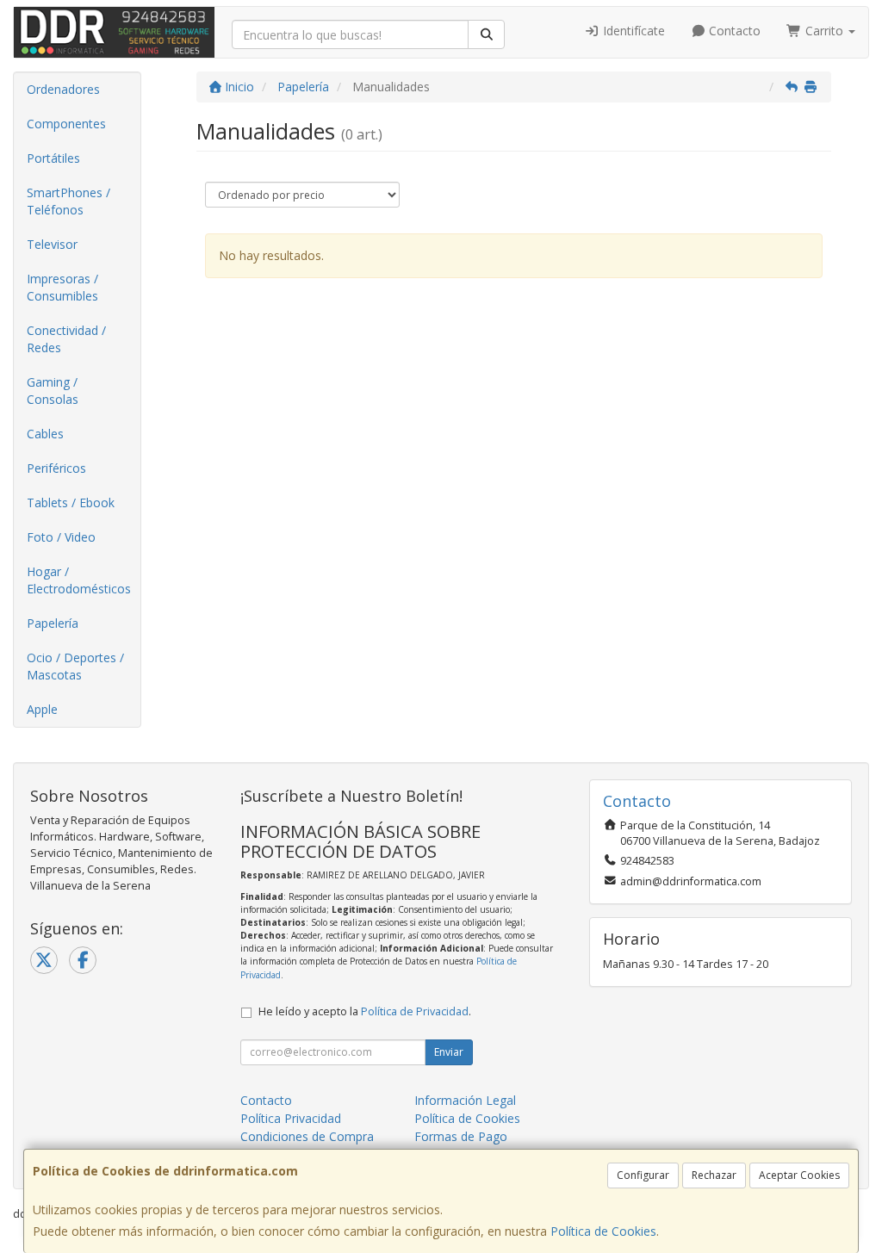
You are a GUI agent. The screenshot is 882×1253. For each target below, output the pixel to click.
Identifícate (632, 30)
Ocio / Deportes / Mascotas (75, 666)
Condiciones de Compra (307, 1136)
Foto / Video (61, 537)
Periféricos (56, 468)
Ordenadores (63, 89)
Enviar (448, 1052)
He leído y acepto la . (364, 1011)
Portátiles (53, 158)
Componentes (66, 123)
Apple (42, 709)
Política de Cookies (603, 1231)
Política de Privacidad (415, 1011)
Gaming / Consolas (52, 390)
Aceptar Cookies (799, 1175)
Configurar (643, 1175)
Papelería (52, 623)
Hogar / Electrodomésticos (79, 580)
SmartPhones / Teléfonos (68, 201)
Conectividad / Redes (66, 339)
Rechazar (714, 1175)
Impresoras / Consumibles (62, 287)
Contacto (733, 30)
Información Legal (465, 1100)
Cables (45, 433)
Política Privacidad (290, 1118)
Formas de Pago (460, 1136)
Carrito (824, 30)
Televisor (52, 244)
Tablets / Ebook (71, 502)
